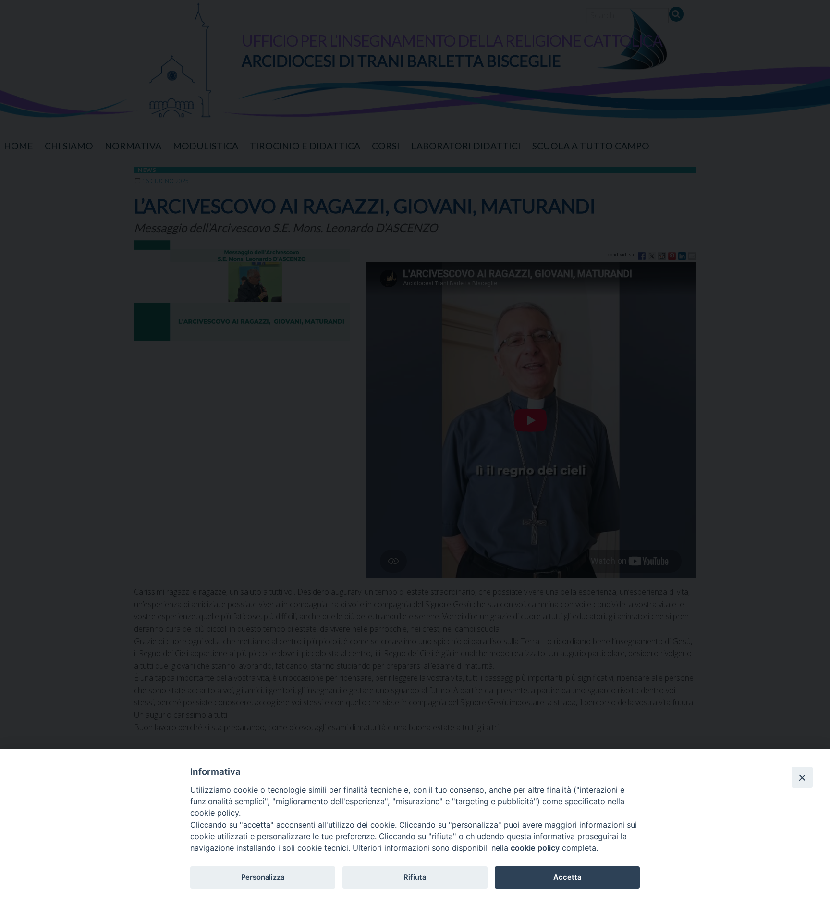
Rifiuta (414, 877)
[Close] (802, 777)
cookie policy (535, 848)
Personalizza (262, 877)
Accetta (567, 877)
